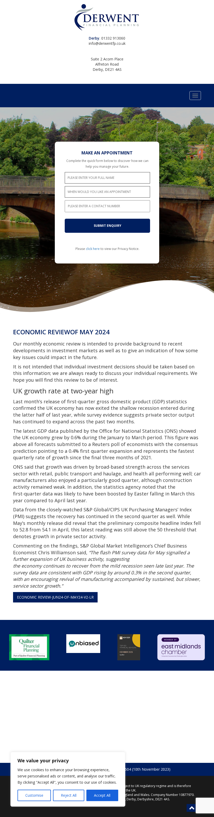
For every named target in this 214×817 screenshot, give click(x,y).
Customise (34, 795)
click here (93, 249)
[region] (67, 779)
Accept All (102, 795)
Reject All (68, 795)
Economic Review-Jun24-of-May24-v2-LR (55, 597)
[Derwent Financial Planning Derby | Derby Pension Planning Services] (107, 17)
